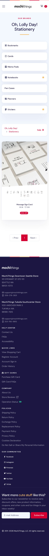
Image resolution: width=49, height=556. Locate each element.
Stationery (14, 131)
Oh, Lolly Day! (11, 128)
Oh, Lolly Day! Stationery (24, 27)
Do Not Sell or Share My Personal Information (23, 445)
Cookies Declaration (11, 440)
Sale (39, 130)
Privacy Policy (8, 436)
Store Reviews (9, 397)
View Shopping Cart (11, 352)
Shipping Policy (9, 412)
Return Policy (8, 417)
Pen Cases (9, 88)
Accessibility (8, 341)
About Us (6, 392)
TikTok (9, 484)
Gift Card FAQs (9, 381)
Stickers (11, 109)
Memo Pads (13, 66)
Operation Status (10, 401)
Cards (10, 56)
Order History (8, 366)
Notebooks (13, 77)
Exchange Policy (9, 422)
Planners (12, 98)
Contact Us (7, 332)
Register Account (10, 357)
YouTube (10, 479)
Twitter (10, 473)
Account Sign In (9, 361)
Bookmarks (13, 45)
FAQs (4, 336)
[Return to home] (23, 6)
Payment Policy (9, 431)
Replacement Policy (11, 426)
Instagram (11, 462)
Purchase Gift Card (11, 377)
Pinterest (10, 468)
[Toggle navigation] (3, 6)
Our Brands (24, 18)
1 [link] (24, 237)
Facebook (10, 457)
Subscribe (40, 515)
